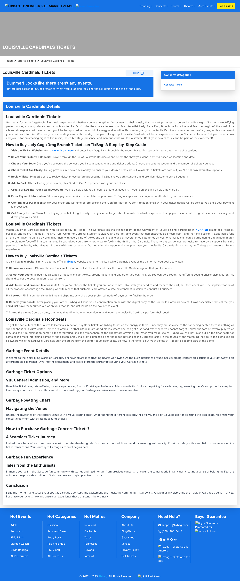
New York (90, 525)
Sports (175, 6)
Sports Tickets (27, 60)
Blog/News (128, 531)
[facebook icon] (161, 538)
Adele (13, 525)
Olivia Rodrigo (19, 549)
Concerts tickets (173, 84)
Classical (53, 525)
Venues (125, 543)
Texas (88, 537)
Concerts (160, 6)
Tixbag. (103, 576)
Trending (144, 6)
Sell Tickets (226, 6)
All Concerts (55, 556)
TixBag (8, 60)
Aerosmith (16, 531)
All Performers (19, 556)
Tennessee (90, 543)
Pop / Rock (54, 537)
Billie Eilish (16, 537)
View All (89, 556)
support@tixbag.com (174, 525)
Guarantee (127, 537)
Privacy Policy (130, 549)
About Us (127, 525)
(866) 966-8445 (171, 531)
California (90, 531)
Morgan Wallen (19, 543)
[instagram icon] (168, 538)
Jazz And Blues (57, 531)
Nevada (89, 549)
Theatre (188, 6)
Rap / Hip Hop (56, 543)
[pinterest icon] (172, 538)
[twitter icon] (165, 538)
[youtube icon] (175, 538)
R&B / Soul (54, 549)
